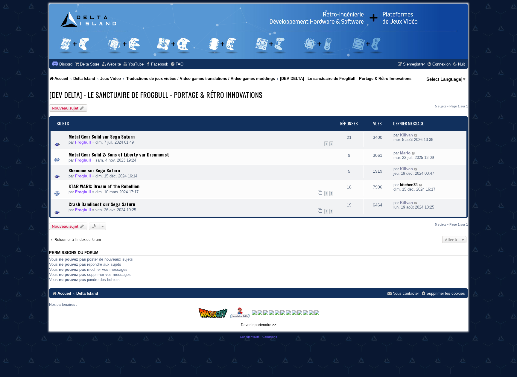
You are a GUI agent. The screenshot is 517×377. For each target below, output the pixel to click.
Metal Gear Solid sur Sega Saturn (102, 136)
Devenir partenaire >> (258, 325)
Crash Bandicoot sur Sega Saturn (102, 204)
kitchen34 (409, 185)
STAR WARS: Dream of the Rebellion (104, 186)
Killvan (406, 135)
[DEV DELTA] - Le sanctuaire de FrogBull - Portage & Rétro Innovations (155, 94)
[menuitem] (86, 64)
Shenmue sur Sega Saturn (94, 170)
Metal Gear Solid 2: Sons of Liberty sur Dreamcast (119, 154)
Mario (405, 153)
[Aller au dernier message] (416, 135)
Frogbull (83, 142)
